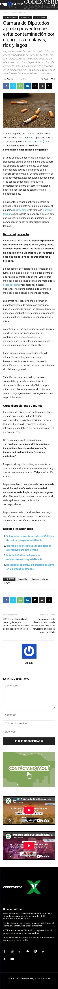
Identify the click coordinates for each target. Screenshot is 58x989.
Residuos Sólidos (40, 17)
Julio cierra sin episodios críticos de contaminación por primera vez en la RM (28, 939)
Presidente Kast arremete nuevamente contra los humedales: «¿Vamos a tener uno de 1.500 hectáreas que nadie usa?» (27, 916)
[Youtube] (12, 959)
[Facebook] (6, 86)
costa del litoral (11, 284)
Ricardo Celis (20, 209)
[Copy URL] (49, 86)
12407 (31, 141)
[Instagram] (12, 951)
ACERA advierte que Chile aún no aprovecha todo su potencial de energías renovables (28, 931)
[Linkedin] (27, 86)
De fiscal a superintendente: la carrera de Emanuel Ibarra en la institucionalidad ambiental (28, 924)
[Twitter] (13, 86)
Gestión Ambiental (19, 12)
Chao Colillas (22, 579)
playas (7, 583)
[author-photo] (29, 658)
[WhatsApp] (20, 86)
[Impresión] (42, 86)
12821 (40, 141)
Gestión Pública (25, 17)
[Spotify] (35, 951)
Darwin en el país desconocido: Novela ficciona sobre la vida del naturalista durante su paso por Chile (42, 625)
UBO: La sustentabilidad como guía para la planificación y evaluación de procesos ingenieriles (16, 624)
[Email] (35, 86)
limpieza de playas (40, 579)
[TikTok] (43, 951)
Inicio (5, 12)
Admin (10, 79)
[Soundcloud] (27, 951)
